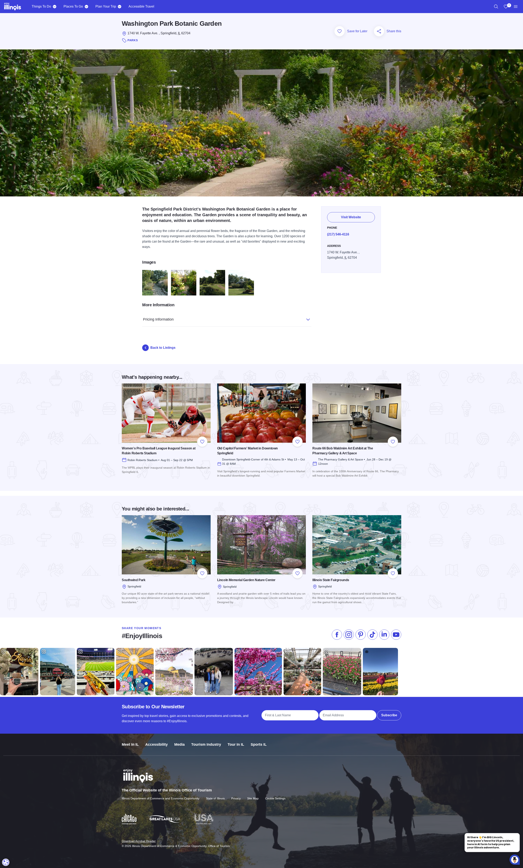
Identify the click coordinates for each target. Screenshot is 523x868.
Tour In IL (236, 744)
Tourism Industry (206, 744)
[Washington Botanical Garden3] (155, 282)
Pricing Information (158, 319)
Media (179, 744)
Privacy (236, 798)
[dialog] (5, 862)
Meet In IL (130, 744)
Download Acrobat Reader (139, 841)
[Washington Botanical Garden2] (241, 282)
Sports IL (259, 744)
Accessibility (156, 744)
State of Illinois (215, 798)
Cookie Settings (275, 798)
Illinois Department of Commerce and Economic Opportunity (160, 798)
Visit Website (351, 217)
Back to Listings (162, 347)
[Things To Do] (54, 6)
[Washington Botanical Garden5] (212, 282)
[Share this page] (379, 31)
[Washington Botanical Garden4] (184, 282)
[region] (496, 6)
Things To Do (41, 6)
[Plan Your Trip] (119, 6)
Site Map (253, 798)
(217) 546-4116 (338, 234)
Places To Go (73, 6)
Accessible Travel (141, 6)
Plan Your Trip (105, 6)
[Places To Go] (86, 6)
